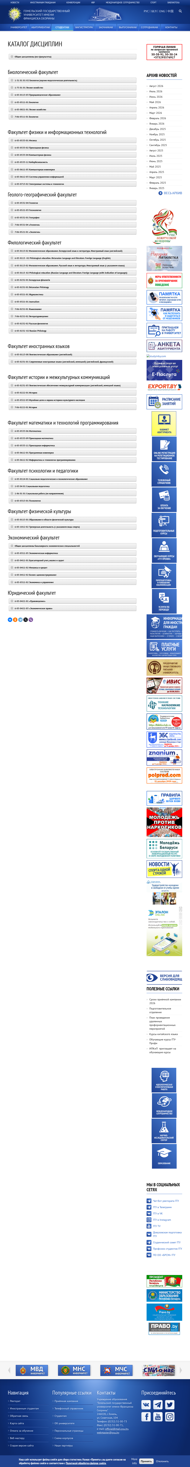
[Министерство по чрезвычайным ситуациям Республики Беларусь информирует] (97, 1370)
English (161, 13)
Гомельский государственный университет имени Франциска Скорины (47, 14)
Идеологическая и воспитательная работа (164, 1080)
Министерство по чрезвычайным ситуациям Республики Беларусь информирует (97, 1370)
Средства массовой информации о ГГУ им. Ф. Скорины (140, 1370)
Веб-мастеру (17, 1438)
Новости (15, 2)
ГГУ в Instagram (162, 1219)
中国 (170, 11)
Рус (146, 11)
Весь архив (173, 193)
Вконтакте (146, 1404)
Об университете (64, 1423)
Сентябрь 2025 (158, 145)
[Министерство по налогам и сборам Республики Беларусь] (55, 1370)
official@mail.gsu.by (116, 1428)
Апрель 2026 (156, 107)
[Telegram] (20, 619)
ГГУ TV (156, 1226)
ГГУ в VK (158, 1213)
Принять (146, 1461)
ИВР (93, 2)
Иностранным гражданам (42, 2)
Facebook (146, 1416)
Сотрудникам (149, 27)
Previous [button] (9, 1370)
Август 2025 (156, 150)
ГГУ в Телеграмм (162, 1207)
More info (134, 1461)
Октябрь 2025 (157, 139)
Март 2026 (155, 113)
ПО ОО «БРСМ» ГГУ (164, 1255)
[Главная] (15, 14)
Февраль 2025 (157, 182)
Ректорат (15, 1401)
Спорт (153, 2)
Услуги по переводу (164, 601)
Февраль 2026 (157, 118)
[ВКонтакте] (10, 619)
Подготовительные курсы (164, 525)
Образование (164, 1156)
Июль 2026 (155, 91)
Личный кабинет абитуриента (164, 423)
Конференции (73, 2)
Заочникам (106, 27)
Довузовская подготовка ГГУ (167, 1234)
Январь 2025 (156, 188)
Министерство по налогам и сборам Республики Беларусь (55, 1370)
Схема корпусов (64, 1438)
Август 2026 (156, 86)
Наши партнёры (64, 1445)
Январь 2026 (156, 123)
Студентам (62, 27)
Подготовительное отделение (160, 1010)
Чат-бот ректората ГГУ (166, 1201)
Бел (154, 11)
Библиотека (173, 2)
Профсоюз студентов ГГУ (167, 1248)
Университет (18, 27)
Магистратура (84, 27)
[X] (25, 619)
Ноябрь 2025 (157, 134)
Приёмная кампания (66, 1401)
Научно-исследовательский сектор (164, 1131)
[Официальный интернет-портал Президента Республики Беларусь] (164, 1281)
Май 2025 (155, 166)
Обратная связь (19, 1416)
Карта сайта (17, 1423)
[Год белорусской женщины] (164, 226)
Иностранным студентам (24, 1408)
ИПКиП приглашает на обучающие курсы (162, 1050)
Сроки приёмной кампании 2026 (165, 1001)
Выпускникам (128, 27)
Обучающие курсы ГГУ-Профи (162, 1041)
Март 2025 (155, 177)
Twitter (169, 1404)
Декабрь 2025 (157, 129)
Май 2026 (155, 102)
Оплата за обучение (164, 499)
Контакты (171, 27)
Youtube (158, 1416)
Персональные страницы (69, 1430)
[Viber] (31, 619)
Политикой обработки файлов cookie (86, 1463)
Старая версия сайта (22, 1445)
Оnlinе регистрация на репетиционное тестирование (164, 449)
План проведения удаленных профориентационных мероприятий (162, 1023)
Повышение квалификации (164, 576)
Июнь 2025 (156, 161)
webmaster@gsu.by (108, 1432)
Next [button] (181, 1370)
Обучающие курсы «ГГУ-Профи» (164, 550)
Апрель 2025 (156, 172)
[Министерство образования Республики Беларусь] (164, 1295)
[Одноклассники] (15, 619)
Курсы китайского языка (163, 1034)
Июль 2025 (155, 156)
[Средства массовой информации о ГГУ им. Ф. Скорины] (140, 1370)
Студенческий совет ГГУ (167, 1242)
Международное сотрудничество (123, 2)
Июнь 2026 (156, 96)
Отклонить (162, 1461)
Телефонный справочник (164, 474)
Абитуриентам (40, 27)
